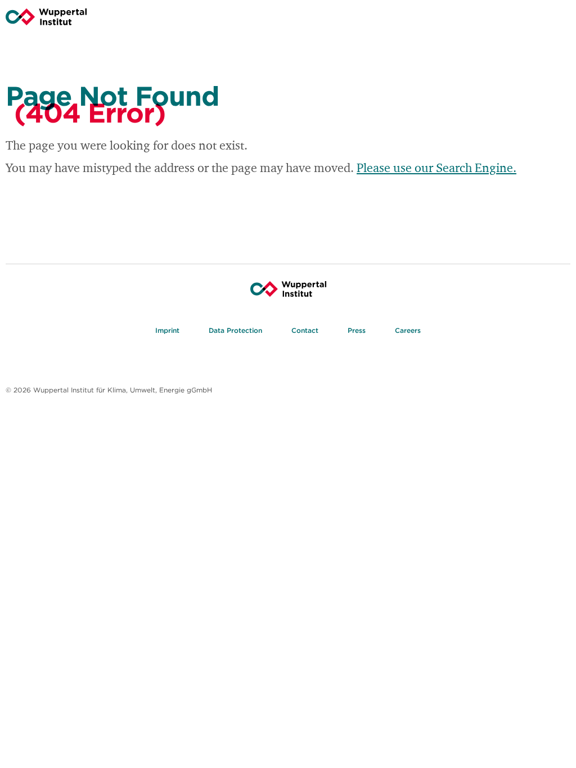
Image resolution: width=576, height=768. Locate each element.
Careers (408, 330)
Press (357, 330)
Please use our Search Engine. (436, 168)
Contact (304, 330)
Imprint (167, 330)
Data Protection (235, 330)
